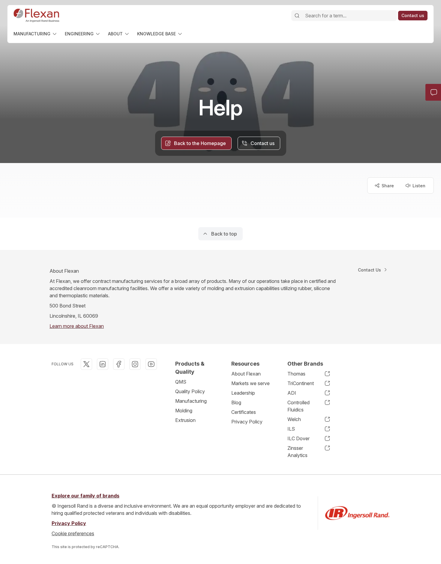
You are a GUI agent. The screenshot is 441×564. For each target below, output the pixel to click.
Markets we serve (250, 383)
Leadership (243, 393)
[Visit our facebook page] (118, 364)
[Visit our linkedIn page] (102, 364)
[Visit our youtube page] (151, 364)
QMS (180, 382)
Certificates (243, 412)
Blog (236, 402)
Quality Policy (190, 391)
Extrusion (185, 420)
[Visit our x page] (86, 364)
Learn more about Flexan (77, 326)
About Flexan (246, 374)
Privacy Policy (246, 422)
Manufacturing (191, 401)
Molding (183, 411)
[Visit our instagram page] (135, 364)
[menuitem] (36, 34)
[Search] (297, 15)
